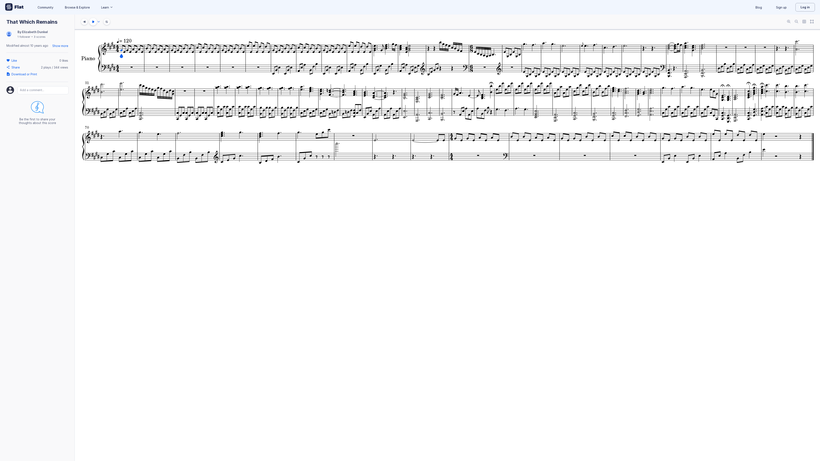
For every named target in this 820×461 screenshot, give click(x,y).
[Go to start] (84, 22)
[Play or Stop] (93, 22)
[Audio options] (98, 22)
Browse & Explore (77, 7)
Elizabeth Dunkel (35, 32)
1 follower (24, 36)
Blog (759, 7)
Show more (60, 46)
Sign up (781, 7)
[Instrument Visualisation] (107, 22)
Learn (105, 7)
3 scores (39, 36)
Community (45, 7)
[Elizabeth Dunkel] (9, 34)
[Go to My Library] (14, 7)
